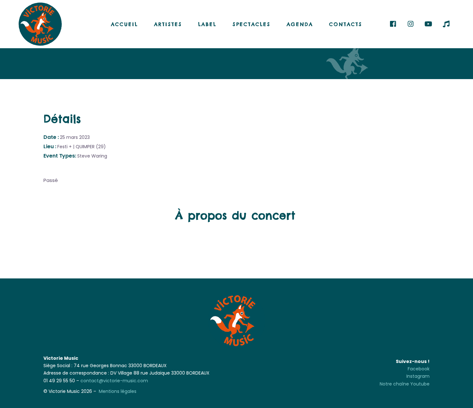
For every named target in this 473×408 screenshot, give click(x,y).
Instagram (418, 376)
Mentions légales (117, 391)
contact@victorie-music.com (114, 380)
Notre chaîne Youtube (405, 384)
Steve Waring (92, 156)
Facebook (419, 369)
